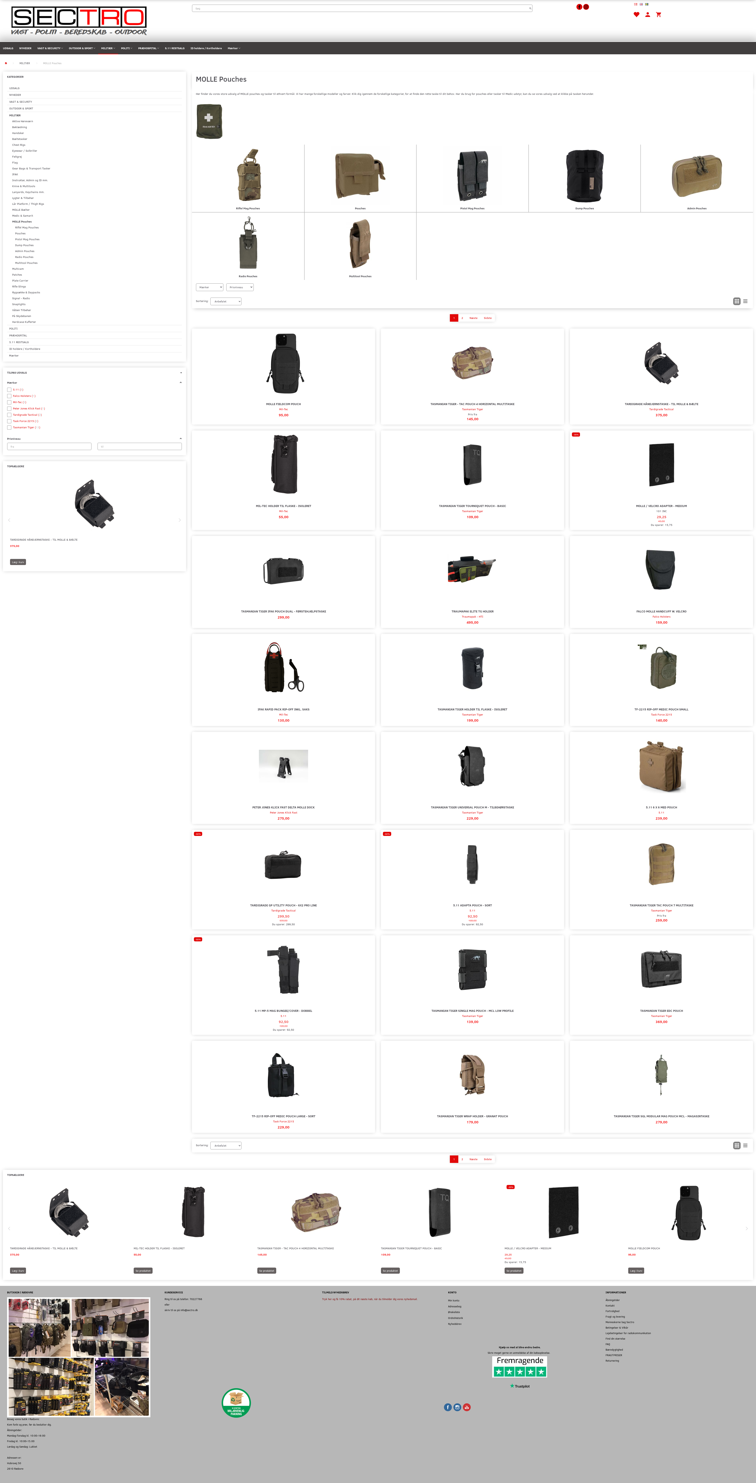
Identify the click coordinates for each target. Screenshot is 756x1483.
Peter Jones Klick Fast (283, 812)
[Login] (647, 14)
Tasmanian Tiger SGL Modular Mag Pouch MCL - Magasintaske (661, 1116)
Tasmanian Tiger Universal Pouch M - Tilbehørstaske (472, 807)
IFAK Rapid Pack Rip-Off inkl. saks (283, 709)
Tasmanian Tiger (472, 409)
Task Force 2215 (661, 714)
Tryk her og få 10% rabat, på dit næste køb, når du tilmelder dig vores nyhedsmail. (370, 1299)
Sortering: (202, 301)
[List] (745, 301)
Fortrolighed (612, 1311)
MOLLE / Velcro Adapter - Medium (661, 506)
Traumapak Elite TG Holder (473, 611)
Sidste (488, 318)
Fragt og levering (615, 1316)
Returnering (612, 1360)
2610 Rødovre (15, 1468)
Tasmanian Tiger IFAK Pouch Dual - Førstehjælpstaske (283, 611)
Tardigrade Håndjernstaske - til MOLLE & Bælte (44, 539)
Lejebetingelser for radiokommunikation (628, 1333)
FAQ (608, 1344)
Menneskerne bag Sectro (620, 1322)
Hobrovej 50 (14, 1463)
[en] (641, 4)
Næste (473, 318)
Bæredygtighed (614, 1349)
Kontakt (610, 1305)
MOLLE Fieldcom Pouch (283, 404)
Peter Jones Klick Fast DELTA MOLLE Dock (283, 807)
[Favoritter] (636, 14)
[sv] (646, 4)
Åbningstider (613, 1300)
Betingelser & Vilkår (617, 1327)
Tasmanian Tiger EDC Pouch (661, 1010)
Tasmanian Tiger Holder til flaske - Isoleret (472, 709)
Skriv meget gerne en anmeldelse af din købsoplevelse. (520, 1352)
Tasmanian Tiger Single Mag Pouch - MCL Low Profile (473, 1010)
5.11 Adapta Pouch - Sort (472, 905)
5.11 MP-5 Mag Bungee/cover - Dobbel (283, 1010)
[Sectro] (78, 20)
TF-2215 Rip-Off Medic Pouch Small (661, 709)
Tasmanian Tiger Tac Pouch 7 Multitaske (661, 905)
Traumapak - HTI (472, 616)
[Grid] (737, 301)
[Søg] (530, 8)
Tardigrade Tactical (661, 409)
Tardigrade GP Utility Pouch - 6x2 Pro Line (283, 905)
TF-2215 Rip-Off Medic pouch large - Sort (283, 1116)
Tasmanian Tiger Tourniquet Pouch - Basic (472, 506)
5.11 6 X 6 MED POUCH (661, 807)
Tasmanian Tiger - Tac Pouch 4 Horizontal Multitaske (472, 404)
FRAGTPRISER (614, 1355)
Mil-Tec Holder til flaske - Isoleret (283, 506)
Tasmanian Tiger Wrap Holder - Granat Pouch (472, 1116)
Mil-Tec (283, 409)
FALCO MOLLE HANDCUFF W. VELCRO (661, 611)
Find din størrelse (615, 1338)
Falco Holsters (662, 616)
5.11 (661, 812)
